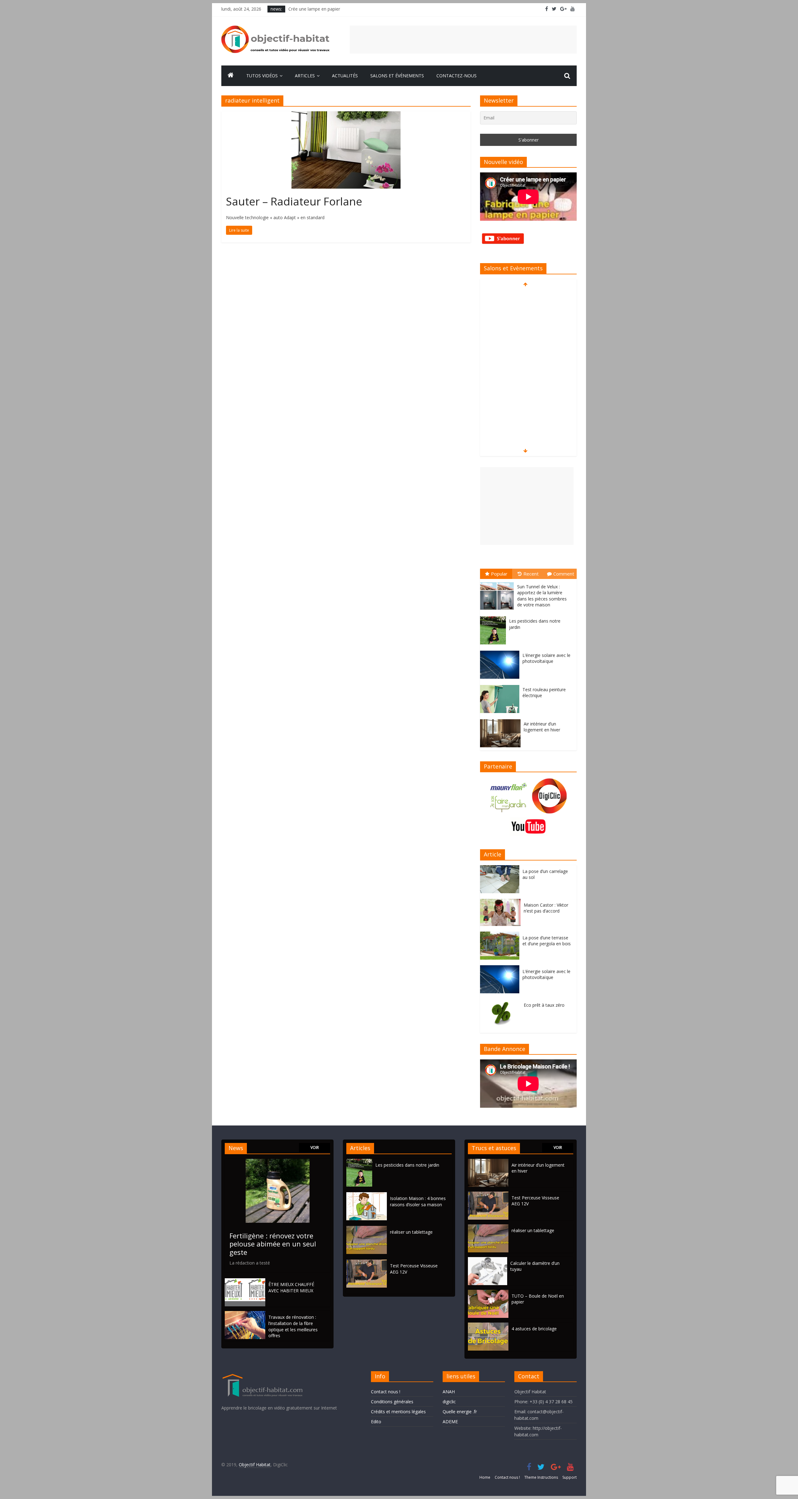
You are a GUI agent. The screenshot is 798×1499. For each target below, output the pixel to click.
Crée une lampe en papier (314, 9)
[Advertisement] (463, 40)
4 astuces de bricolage (534, 1329)
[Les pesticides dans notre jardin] (494, 616)
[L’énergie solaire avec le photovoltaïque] (501, 651)
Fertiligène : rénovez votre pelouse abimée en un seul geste (272, 1244)
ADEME (450, 1421)
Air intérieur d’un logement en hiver (542, 727)
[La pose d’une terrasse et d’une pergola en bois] (501, 935)
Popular (499, 574)
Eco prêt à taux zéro (544, 1005)
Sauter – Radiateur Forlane (294, 201)
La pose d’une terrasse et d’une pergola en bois (546, 941)
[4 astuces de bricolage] (488, 1325)
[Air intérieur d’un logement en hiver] (502, 719)
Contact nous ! (385, 1392)
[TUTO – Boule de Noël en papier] (488, 1293)
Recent (531, 574)
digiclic (449, 1402)
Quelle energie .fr (460, 1412)
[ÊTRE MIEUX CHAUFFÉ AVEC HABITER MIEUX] (245, 1281)
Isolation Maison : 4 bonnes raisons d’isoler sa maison (418, 1201)
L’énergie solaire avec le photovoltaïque (546, 658)
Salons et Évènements (397, 76)
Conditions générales (392, 1402)
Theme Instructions (541, 1477)
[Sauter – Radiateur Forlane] (346, 115)
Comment (563, 574)
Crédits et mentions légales (398, 1412)
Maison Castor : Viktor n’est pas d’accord (546, 908)
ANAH (449, 1392)
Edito (376, 1421)
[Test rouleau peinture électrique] (501, 685)
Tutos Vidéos (262, 76)
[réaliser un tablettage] (368, 1229)
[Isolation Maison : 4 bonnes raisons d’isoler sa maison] (368, 1195)
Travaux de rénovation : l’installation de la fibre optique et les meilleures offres (293, 1326)
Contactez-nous (456, 76)
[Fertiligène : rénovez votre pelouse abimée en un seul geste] (278, 1162)
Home (484, 1477)
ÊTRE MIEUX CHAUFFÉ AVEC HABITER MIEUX (291, 1287)
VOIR (314, 1147)
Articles (305, 76)
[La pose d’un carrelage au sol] (501, 868)
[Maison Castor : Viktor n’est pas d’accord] (502, 902)
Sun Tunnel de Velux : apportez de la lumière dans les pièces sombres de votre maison (542, 596)
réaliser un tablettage (411, 1232)
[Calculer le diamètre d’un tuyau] (487, 1260)
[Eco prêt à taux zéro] (502, 1002)
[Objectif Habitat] (230, 75)
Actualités (345, 76)
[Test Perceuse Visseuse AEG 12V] (368, 1262)
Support (569, 1477)
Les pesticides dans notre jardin (407, 1165)
